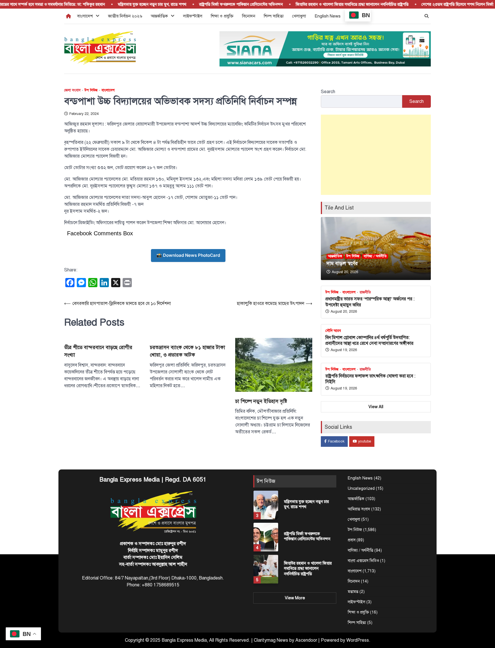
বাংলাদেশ (85, 16)
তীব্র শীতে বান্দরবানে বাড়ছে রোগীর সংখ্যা (98, 351)
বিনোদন (248, 16)
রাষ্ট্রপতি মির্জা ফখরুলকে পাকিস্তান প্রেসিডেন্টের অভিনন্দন (232, 4)
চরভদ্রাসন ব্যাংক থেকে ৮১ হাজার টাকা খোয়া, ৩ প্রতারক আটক (187, 351)
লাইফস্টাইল (192, 16)
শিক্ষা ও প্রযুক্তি (222, 16)
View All (375, 406)
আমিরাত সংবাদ (359, 509)
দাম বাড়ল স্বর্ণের (342, 263)
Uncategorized (361, 488)
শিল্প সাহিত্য (274, 16)
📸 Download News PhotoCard (188, 255)
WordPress (357, 640)
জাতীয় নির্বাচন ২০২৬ (125, 16)
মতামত (353, 591)
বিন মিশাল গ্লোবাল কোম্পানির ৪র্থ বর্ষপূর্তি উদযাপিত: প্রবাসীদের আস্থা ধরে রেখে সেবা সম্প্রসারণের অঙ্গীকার (369, 340)
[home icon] (68, 16)
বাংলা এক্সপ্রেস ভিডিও (363, 560)
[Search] (426, 16)
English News (328, 16)
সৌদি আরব (333, 331)
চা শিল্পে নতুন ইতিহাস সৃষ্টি (261, 401)
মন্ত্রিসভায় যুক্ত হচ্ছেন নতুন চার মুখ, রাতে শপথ (143, 4)
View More (295, 597)
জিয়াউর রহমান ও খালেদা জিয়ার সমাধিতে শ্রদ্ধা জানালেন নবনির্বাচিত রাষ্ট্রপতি (342, 4)
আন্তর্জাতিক (159, 16)
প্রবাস (351, 540)
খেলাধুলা (299, 16)
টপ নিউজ (91, 90)
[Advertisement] (376, 155)
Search (328, 92)
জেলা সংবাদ (72, 90)
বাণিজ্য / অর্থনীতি (375, 256)
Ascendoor (306, 640)
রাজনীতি (365, 292)
